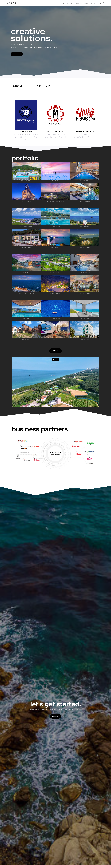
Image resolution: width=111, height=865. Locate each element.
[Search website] (103, 3)
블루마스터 (11, 3)
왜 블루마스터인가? (43, 86)
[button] (17, 54)
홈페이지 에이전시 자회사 (85, 131)
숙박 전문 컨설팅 (26, 131)
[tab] (67, 86)
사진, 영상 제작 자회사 (55, 131)
